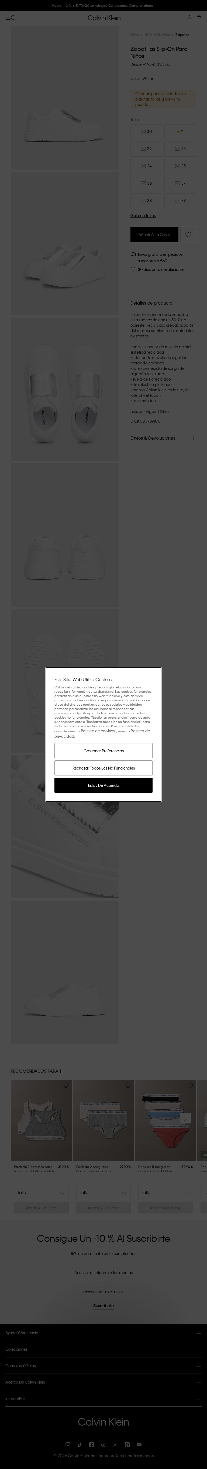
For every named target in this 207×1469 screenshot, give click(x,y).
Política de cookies (98, 730)
